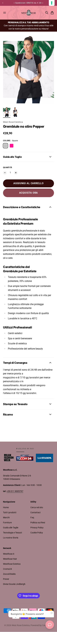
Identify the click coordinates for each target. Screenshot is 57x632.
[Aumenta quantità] (16, 173)
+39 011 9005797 (15, 491)
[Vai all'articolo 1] (6, 112)
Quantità (7, 167)
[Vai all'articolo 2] (15, 112)
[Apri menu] (4, 12)
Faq (32, 517)
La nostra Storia (10, 537)
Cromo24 (7, 569)
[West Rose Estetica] (28, 13)
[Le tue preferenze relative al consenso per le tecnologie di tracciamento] (52, 3)
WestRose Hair (10, 559)
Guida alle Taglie (10, 527)
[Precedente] (3, 3)
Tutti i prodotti (9, 512)
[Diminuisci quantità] (5, 173)
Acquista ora (28, 192)
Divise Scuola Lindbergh (14, 584)
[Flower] (11, 146)
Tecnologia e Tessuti (12, 532)
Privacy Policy (36, 527)
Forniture (7, 522)
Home (6, 507)
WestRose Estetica (12, 564)
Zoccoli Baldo (9, 574)
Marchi (6, 517)
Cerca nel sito (36, 507)
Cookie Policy (36, 532)
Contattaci (35, 512)
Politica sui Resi (37, 522)
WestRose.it (8, 554)
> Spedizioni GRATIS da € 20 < (28, 3)
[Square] (5, 146)
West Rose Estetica (13, 122)
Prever (6, 579)
